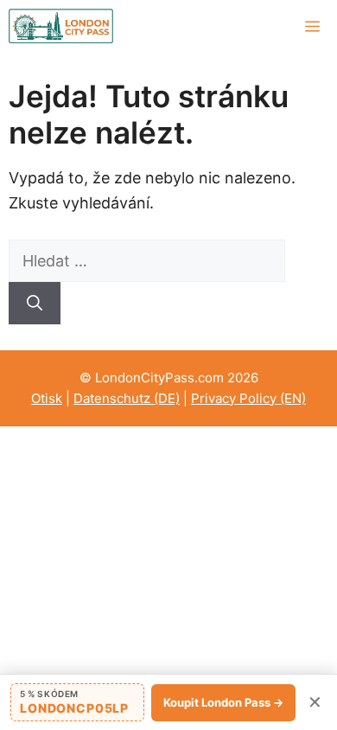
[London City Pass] (61, 26)
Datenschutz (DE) (126, 398)
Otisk (46, 398)
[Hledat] (34, 303)
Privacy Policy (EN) (248, 398)
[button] (77, 702)
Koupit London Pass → (223, 702)
